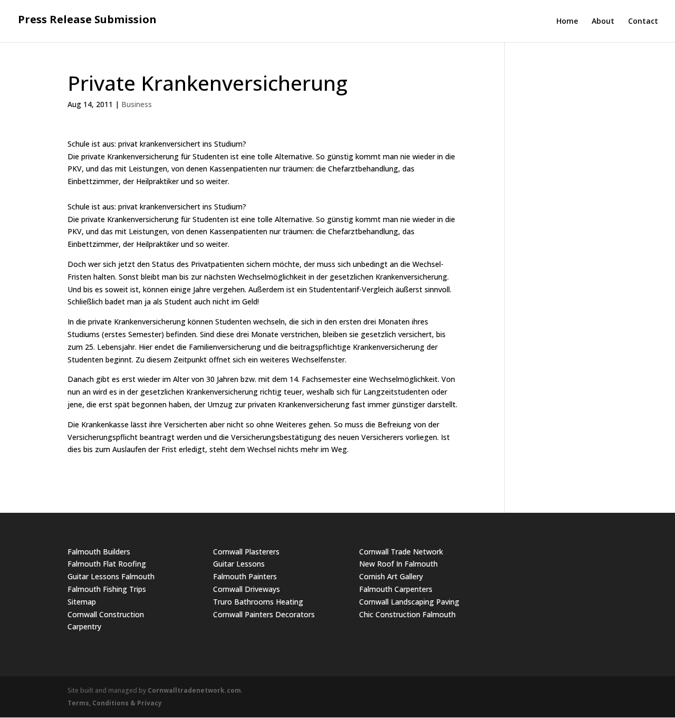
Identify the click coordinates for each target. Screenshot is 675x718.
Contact (643, 21)
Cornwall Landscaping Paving (409, 602)
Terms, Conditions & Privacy (115, 702)
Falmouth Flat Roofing (107, 564)
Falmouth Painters (245, 576)
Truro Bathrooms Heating (258, 602)
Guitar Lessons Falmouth (111, 576)
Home (567, 21)
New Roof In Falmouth (398, 564)
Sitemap (82, 602)
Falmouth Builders (99, 552)
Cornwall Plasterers (246, 552)
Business (136, 104)
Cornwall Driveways (246, 589)
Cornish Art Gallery (391, 576)
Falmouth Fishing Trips (107, 589)
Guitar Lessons (239, 564)
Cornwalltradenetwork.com (194, 690)
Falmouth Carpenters (395, 589)
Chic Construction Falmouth (407, 614)
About (603, 21)
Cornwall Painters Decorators (264, 614)
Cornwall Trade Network (401, 552)
